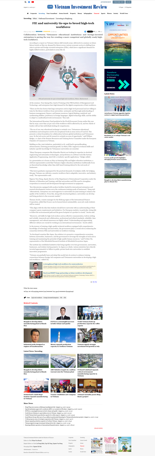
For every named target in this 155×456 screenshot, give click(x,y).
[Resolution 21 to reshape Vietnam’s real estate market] (117, 126)
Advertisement (106, 2)
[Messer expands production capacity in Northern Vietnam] (63, 335)
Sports (103, 13)
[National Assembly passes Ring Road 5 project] (90, 386)
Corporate (33, 13)
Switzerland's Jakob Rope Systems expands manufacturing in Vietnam (36, 396)
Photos (109, 13)
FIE (61, 297)
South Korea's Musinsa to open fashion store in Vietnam (41, 413)
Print (101, 31)
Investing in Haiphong (64, 18)
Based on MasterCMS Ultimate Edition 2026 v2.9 (36, 452)
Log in (128, 2)
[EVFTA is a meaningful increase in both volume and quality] (63, 313)
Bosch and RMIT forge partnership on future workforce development (67, 273)
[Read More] (98, 428)
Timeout (96, 13)
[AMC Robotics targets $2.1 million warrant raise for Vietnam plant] (63, 361)
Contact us (35, 449)
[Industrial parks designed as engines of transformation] (36, 335)
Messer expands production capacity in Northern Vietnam (41, 421)
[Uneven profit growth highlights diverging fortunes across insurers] (117, 148)
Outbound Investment (46, 18)
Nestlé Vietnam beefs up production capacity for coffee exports (89, 323)
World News (124, 13)
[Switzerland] (36, 386)
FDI (65, 297)
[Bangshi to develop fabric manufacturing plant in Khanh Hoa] (36, 313)
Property (73, 13)
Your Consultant (52, 13)
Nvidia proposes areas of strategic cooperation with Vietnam (42, 419)
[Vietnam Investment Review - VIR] (77, 11)
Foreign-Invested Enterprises (51, 297)
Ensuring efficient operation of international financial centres (42, 425)
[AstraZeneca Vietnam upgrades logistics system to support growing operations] (117, 103)
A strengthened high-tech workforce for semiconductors (63, 264)
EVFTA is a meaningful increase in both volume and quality (41, 411)
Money (80, 13)
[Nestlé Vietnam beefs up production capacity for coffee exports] (90, 313)
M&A (35, 18)
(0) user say (54, 31)
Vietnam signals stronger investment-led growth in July (40, 423)
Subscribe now (119, 2)
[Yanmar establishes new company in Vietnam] (63, 386)
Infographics (88, 13)
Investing (42, 13)
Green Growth (63, 13)
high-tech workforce (37, 297)
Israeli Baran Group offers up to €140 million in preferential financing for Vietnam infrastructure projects (54, 417)
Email (96, 31)
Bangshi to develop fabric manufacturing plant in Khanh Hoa (35, 323)
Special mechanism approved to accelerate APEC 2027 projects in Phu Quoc (46, 409)
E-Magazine (128, 7)
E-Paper (121, 7)
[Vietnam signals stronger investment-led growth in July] (90, 335)
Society (115, 13)
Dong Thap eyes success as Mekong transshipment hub (40, 407)
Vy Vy (95, 282)
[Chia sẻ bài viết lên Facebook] (85, 31)
